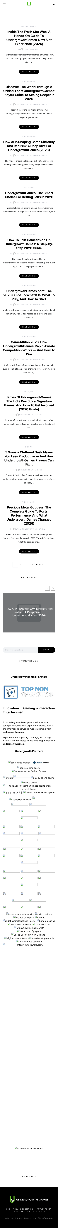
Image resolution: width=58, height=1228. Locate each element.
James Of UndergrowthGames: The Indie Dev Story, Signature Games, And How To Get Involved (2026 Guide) (29, 403)
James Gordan (31, 49)
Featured (29, 392)
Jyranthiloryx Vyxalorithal (30, 104)
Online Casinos (28, 26)
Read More (27, 72)
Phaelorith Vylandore (30, 415)
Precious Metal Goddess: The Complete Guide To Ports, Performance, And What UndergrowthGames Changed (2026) (29, 515)
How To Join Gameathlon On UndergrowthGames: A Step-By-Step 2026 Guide (29, 244)
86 (31, 565)
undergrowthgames (13, 743)
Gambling (29, 188)
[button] (53, 588)
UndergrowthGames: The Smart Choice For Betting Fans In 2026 (29, 195)
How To (29, 447)
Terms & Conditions (23, 1209)
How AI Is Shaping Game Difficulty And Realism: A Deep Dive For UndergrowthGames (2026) (29, 146)
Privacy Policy (44, 1209)
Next (38, 565)
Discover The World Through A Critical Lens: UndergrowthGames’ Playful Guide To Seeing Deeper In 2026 (29, 93)
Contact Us (39, 1211)
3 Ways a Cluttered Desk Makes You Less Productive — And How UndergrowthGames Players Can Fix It (29, 458)
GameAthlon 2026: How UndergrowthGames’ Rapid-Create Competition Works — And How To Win (29, 348)
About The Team (22, 1211)
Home (7, 1209)
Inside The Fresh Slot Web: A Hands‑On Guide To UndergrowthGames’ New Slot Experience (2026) (29, 38)
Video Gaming (29, 81)
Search (46, 650)
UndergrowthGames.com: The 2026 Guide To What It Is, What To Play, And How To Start (29, 295)
